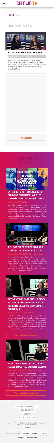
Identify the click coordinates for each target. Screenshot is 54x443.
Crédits (27, 414)
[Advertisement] (27, 104)
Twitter (34, 434)
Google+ (20, 437)
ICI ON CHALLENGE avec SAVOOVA (25, 52)
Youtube (26, 434)
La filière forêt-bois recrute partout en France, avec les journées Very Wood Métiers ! (26, 195)
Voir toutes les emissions (26, 335)
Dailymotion (31, 437)
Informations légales (27, 406)
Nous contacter (27, 418)
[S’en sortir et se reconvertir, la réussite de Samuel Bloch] (27, 239)
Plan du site (27, 410)
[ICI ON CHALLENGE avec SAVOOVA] (25, 43)
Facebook (43, 434)
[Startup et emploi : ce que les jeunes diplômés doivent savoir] (27, 355)
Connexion (27, 427)
